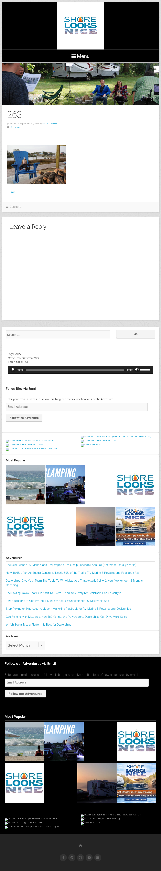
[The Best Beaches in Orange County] (25, 485)
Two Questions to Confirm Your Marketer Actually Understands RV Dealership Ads (57, 601)
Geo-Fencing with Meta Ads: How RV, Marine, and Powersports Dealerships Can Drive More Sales (66, 616)
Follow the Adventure (24, 418)
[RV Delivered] (25, 527)
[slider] (145, 369)
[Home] (135, 485)
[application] (80, 370)
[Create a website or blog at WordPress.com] (80, 846)
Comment (15, 127)
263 (13, 192)
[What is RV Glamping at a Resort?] (65, 485)
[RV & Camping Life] (95, 527)
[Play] (13, 369)
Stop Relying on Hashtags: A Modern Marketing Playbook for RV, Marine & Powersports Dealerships (68, 608)
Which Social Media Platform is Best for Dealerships (38, 624)
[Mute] (137, 369)
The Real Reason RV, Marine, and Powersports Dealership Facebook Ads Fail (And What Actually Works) (71, 565)
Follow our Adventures (25, 693)
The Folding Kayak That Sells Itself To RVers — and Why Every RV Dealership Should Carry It (63, 593)
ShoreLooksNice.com (52, 123)
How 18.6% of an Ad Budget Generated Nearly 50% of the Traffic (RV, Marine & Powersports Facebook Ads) (73, 573)
